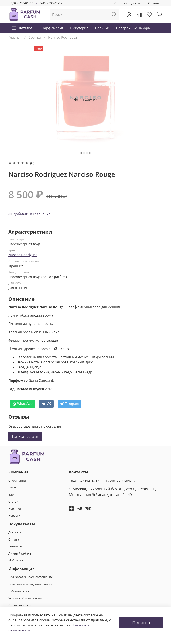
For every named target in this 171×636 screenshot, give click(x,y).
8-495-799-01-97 (51, 3)
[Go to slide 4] (90, 153)
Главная (14, 37)
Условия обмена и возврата (28, 598)
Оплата (153, 3)
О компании (17, 480)
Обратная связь (19, 605)
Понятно (141, 622)
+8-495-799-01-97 (84, 480)
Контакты (121, 3)
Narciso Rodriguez (62, 37)
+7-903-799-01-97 (121, 480)
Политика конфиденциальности (31, 584)
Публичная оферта (21, 591)
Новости (14, 516)
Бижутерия (79, 28)
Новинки (102, 28)
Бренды (35, 37)
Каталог (25, 28)
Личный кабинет (20, 553)
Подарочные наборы (133, 28)
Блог (11, 494)
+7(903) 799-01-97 (20, 3)
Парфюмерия (53, 28)
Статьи (13, 502)
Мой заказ (15, 560)
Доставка (138, 3)
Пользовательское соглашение (30, 577)
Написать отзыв (25, 436)
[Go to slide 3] (87, 153)
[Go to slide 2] (84, 153)
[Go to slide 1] (81, 153)
